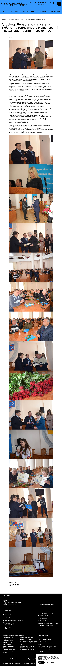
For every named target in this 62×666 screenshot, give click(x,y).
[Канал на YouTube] (50, 3)
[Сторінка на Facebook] (55, 3)
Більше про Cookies (51, 662)
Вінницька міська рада (26, 639)
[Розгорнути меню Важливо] (36, 11)
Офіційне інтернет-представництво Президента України (8, 639)
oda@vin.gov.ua (44, 615)
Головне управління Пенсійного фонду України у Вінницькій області (28, 643)
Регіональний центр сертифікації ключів (47, 643)
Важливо (33, 11)
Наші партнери (43, 635)
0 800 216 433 (43, 620)
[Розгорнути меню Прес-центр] (13, 11)
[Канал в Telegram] (53, 3)
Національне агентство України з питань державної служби (10, 651)
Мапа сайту (6, 595)
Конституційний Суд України (8, 647)
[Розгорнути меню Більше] (52, 11)
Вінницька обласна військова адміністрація (15, 4)
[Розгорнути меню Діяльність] (29, 11)
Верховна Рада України (9, 644)
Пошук (31, 2)
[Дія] (59, 4)
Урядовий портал (7, 642)
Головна (4, 19)
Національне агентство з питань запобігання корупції (47, 647)
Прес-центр (9, 11)
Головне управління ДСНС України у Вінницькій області (28, 650)
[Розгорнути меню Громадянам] (46, 11)
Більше (50, 11)
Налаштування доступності (41, 3)
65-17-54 (50, 625)
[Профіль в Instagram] (48, 3)
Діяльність (25, 11)
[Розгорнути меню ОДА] (4, 11)
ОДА (3, 11)
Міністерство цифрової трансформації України (44, 638)
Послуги (18, 11)
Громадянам (42, 11)
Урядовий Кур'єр (42, 641)
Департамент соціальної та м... (16, 19)
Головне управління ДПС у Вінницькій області (27, 647)
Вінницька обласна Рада (26, 637)
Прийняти (41, 662)
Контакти (57, 11)
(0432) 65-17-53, (44, 625)
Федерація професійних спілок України (46, 650)
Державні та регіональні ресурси (13, 635)
